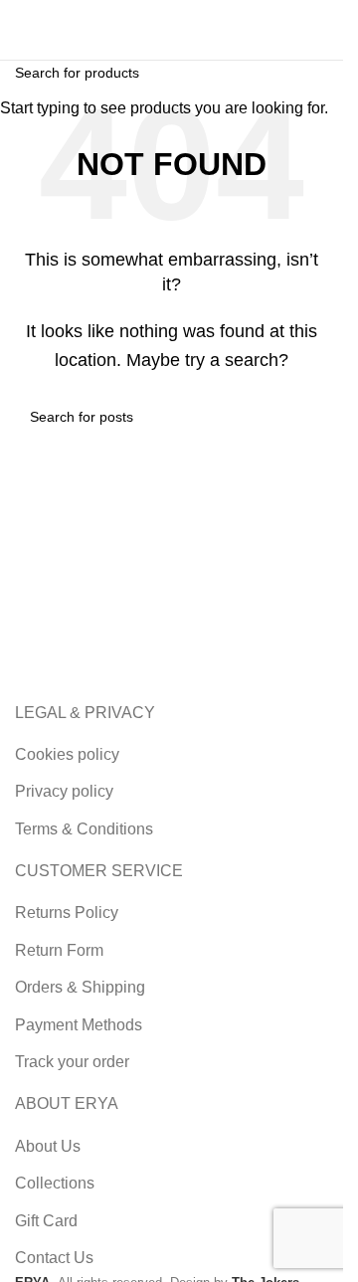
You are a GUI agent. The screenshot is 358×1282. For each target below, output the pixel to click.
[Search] (153, 30)
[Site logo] (64, 28)
